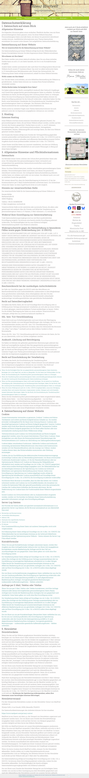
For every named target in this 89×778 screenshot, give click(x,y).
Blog (42, 18)
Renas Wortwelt (44, 6)
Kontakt (63, 18)
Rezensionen (30, 18)
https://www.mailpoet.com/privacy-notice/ (17, 713)
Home (19, 18)
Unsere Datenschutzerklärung (26, 776)
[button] (71, 18)
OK (69, 775)
